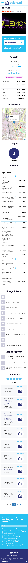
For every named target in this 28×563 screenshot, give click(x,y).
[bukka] (14, 3)
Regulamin (14, 555)
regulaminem (4, 561)
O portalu (6, 555)
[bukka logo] (14, 552)
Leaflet (24, 139)
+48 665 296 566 (15, 67)
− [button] (4, 112)
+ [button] (4, 110)
